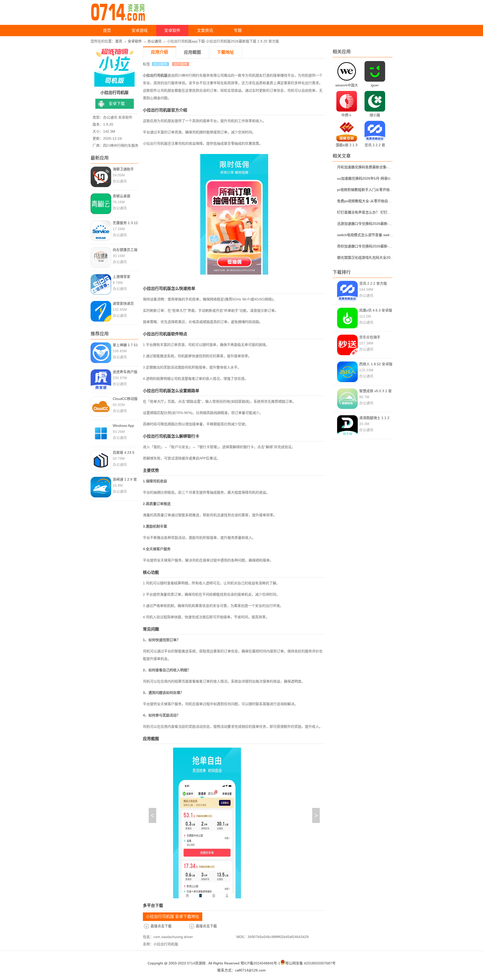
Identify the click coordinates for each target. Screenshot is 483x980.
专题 (238, 30)
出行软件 (181, 64)
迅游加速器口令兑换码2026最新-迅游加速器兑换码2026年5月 (365, 224)
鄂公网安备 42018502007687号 (310, 963)
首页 (107, 30)
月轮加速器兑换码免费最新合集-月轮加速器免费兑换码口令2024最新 (365, 167)
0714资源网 (196, 963)
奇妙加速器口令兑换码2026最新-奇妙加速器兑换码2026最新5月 (365, 246)
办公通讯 (154, 41)
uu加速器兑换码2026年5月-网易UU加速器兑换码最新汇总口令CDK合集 (365, 178)
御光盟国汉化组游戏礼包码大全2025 (365, 257)
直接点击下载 (161, 926)
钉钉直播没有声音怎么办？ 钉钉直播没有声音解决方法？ (365, 212)
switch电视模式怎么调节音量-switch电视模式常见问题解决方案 (365, 235)
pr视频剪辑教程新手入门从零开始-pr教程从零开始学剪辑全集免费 (365, 190)
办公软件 (160, 64)
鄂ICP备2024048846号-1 (260, 963)
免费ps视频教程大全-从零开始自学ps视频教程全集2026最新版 (365, 201)
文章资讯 (205, 30)
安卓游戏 (140, 30)
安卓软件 (172, 30)
